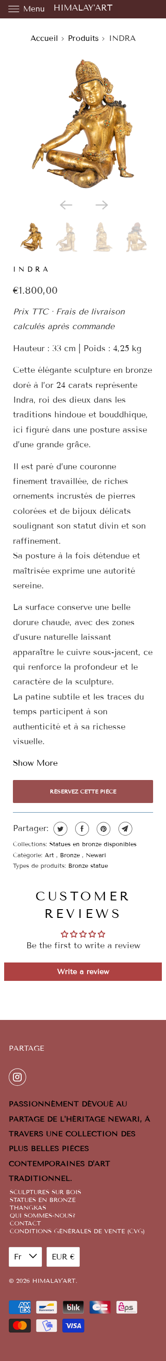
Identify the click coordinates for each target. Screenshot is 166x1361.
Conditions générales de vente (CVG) (77, 1232)
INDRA (32, 269)
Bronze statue (88, 866)
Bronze (71, 855)
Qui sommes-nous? (43, 1216)
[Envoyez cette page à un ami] (124, 829)
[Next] (101, 204)
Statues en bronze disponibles (92, 844)
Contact (25, 1224)
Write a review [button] (83, 971)
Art (50, 855)
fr (19, 1257)
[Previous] (65, 204)
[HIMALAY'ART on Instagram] (19, 1077)
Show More (35, 763)
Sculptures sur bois (45, 1193)
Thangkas (28, 1208)
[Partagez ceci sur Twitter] (59, 829)
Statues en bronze (43, 1200)
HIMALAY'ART (83, 8)
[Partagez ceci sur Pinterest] (103, 829)
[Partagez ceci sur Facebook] (81, 829)
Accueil (44, 38)
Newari (96, 855)
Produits (83, 38)
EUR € (63, 1257)
